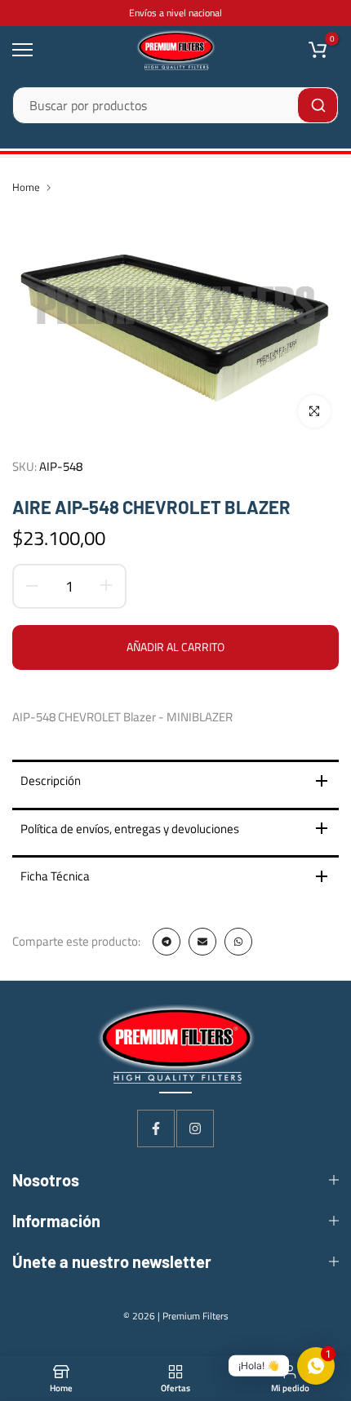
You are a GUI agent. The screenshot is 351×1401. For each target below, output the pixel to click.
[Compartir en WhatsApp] (238, 941)
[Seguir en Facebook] (156, 1128)
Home (26, 187)
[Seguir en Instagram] (195, 1128)
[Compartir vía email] (202, 941)
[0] (318, 50)
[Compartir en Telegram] (166, 941)
